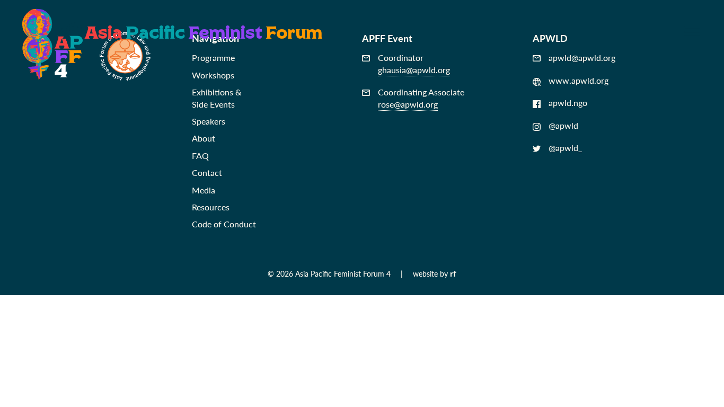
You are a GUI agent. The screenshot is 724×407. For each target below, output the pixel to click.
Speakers (208, 121)
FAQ (200, 155)
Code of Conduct (224, 224)
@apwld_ (565, 148)
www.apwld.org (578, 80)
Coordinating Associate (421, 98)
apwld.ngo (568, 103)
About (203, 138)
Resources (210, 207)
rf (453, 273)
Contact (207, 172)
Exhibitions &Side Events (216, 98)
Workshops (213, 75)
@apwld (563, 125)
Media (203, 190)
